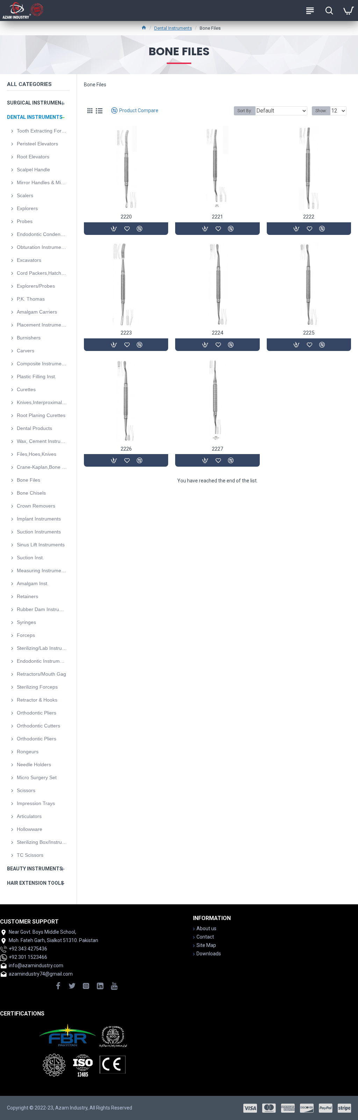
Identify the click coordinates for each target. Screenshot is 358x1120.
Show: (321, 110)
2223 (126, 333)
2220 (126, 217)
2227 (217, 449)
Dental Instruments (173, 28)
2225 (308, 333)
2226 (126, 449)
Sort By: (244, 110)
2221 (217, 217)
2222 (308, 217)
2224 (217, 333)
